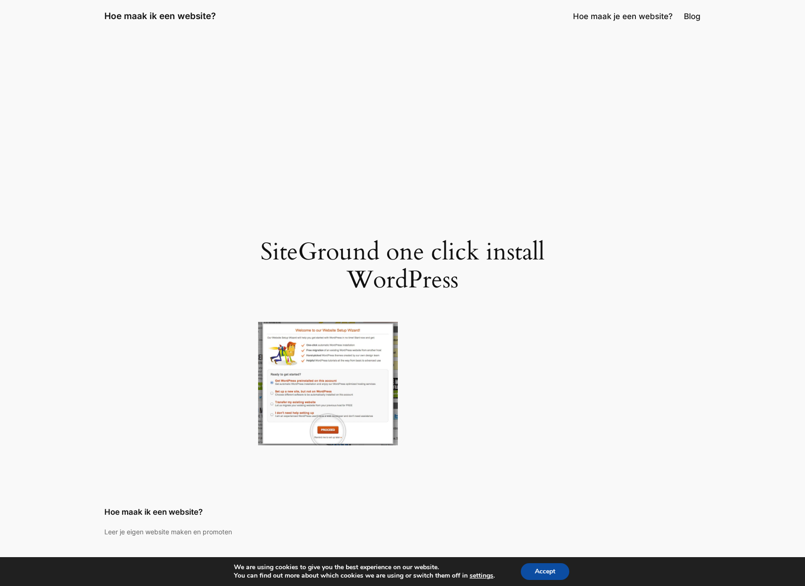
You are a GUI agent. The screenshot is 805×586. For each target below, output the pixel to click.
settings (481, 576)
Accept (545, 571)
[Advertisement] (402, 106)
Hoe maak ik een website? (160, 15)
